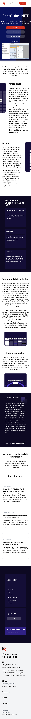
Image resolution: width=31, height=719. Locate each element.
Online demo (15, 32)
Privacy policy (5, 710)
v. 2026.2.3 (15, 41)
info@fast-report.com (9, 654)
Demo (22, 3)
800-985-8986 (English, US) (11, 667)
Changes (10, 589)
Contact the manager (12, 632)
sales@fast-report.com (9, 665)
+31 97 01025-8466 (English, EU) (12, 670)
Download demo (15, 27)
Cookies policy (6, 712)
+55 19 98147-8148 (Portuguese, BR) (13, 676)
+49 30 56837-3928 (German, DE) (13, 673)
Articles (10, 603)
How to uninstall (12, 597)
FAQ (9, 592)
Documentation (15, 36)
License (10, 595)
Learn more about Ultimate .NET (15, 443)
